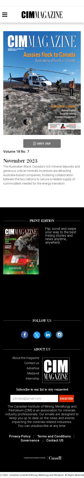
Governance (30, 440)
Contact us (31, 363)
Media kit (33, 373)
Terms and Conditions (54, 436)
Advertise (33, 368)
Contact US (54, 440)
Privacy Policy (19, 436)
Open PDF (44, 143)
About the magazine (25, 358)
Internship (32, 378)
